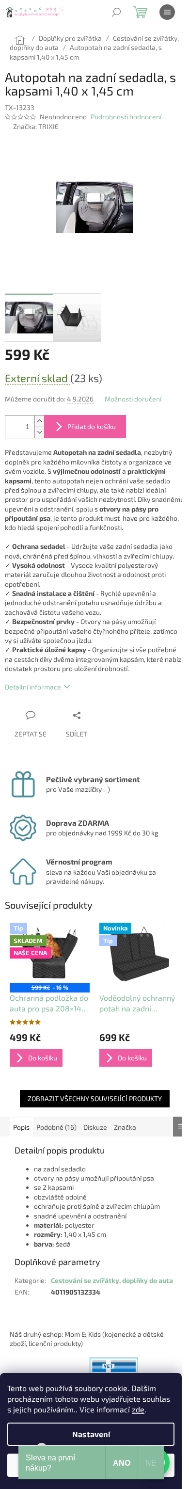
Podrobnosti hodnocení (126, 116)
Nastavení (91, 1434)
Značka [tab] (125, 1127)
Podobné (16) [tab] (56, 1127)
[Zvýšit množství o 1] (39, 421)
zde (138, 1409)
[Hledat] (116, 12)
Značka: (36, 126)
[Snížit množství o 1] (39, 432)
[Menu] (167, 12)
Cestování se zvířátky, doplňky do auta (112, 1280)
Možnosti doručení (133, 399)
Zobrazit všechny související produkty (95, 1098)
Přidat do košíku (91, 426)
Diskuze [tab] (95, 1127)
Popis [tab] (21, 1127)
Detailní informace (33, 687)
